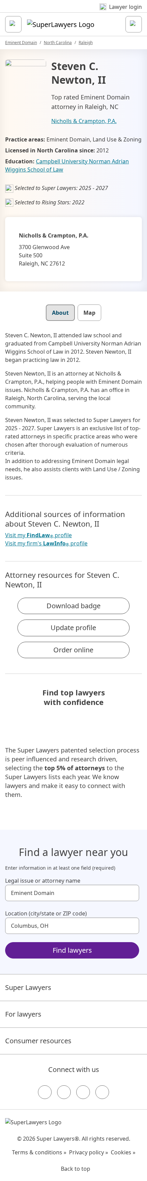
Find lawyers (72, 950)
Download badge (73, 605)
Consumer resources (38, 1040)
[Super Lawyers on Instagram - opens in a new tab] (64, 1092)
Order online (73, 649)
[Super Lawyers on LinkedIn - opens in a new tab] (102, 1092)
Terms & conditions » (39, 1152)
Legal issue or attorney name (42, 880)
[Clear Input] (131, 893)
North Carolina (58, 42)
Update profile (73, 627)
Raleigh (86, 42)
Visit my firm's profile (46, 543)
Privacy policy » (88, 1152)
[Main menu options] (13, 24)
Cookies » (123, 1152)
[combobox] (72, 893)
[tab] (60, 312)
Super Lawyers (28, 987)
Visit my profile (38, 535)
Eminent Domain (21, 42)
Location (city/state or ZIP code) (46, 913)
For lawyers (23, 1014)
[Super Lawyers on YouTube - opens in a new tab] (83, 1092)
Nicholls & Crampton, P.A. (84, 121)
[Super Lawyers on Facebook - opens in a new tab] (45, 1092)
